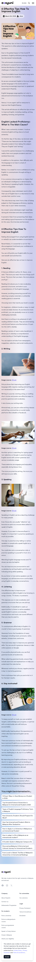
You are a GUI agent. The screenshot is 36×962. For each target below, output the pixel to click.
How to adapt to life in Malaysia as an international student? (15, 836)
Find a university (6, 915)
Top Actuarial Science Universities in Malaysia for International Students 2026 (16, 804)
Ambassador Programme (8, 905)
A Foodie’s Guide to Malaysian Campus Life (17, 842)
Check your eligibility (7, 938)
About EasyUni (5, 898)
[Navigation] (33, 3)
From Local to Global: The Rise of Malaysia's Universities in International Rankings (17, 854)
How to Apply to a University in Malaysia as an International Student (17, 830)
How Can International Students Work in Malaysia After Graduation (16, 823)
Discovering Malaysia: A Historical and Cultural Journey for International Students (17, 847)
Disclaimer (22, 915)
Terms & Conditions (19, 952)
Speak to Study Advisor (8, 931)
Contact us (4, 901)
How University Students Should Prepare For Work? (17, 817)
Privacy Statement (25, 908)
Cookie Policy (17, 950)
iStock (14, 380)
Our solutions (23, 898)
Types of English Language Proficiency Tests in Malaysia (17, 810)
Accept (7, 956)
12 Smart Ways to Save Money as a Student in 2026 (17, 797)
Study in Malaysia (6, 935)
